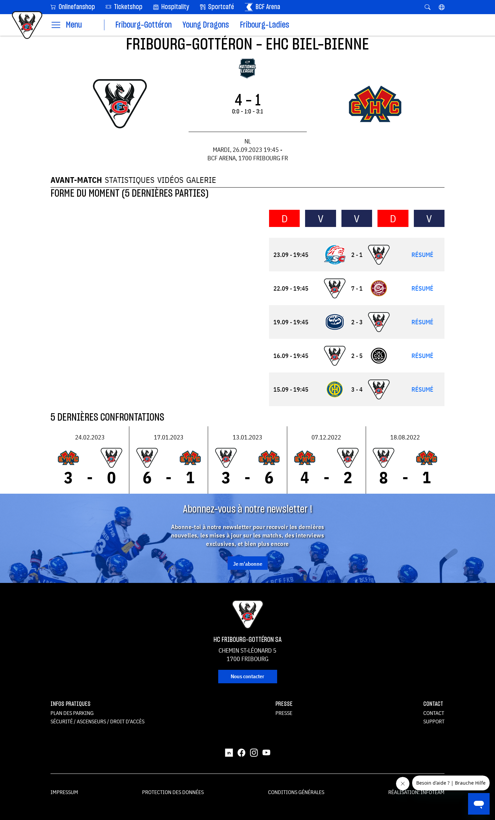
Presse (283, 713)
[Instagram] (254, 752)
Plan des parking (72, 713)
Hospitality (174, 7)
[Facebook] (241, 752)
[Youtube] (266, 752)
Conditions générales (296, 792)
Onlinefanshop (76, 7)
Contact (433, 713)
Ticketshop (127, 7)
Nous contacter (247, 676)
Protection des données (173, 792)
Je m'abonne (247, 563)
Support (433, 721)
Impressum (64, 792)
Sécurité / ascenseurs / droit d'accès (97, 721)
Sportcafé (220, 7)
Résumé (422, 255)
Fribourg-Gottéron (143, 25)
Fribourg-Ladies (264, 25)
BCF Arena (267, 7)
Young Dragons (206, 25)
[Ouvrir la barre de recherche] (427, 7)
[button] (441, 7)
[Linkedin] (229, 752)
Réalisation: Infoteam (416, 792)
